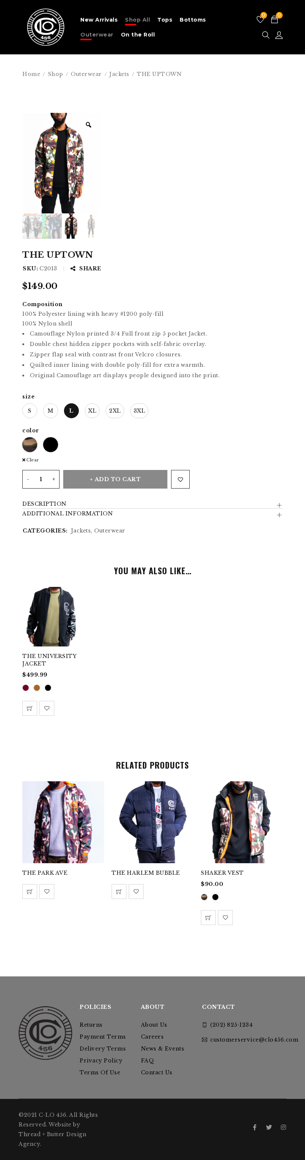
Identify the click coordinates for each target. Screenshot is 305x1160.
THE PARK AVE (44, 873)
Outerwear (86, 74)
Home (31, 74)
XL (92, 410)
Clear (32, 460)
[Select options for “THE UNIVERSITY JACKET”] (29, 708)
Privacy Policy (101, 1060)
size (28, 396)
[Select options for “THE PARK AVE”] (29, 891)
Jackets (119, 74)
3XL (139, 410)
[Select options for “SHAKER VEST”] (208, 917)
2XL (115, 410)
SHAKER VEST (222, 873)
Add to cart (118, 479)
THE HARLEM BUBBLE (146, 873)
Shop (55, 74)
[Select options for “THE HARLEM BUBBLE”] (119, 891)
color (30, 430)
